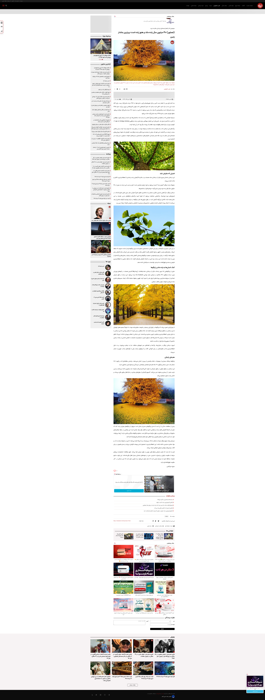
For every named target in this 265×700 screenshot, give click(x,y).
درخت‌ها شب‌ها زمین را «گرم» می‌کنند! (165, 499)
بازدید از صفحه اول (169, 526)
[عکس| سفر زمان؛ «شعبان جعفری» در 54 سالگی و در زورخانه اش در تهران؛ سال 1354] (165, 646)
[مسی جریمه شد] (108, 267)
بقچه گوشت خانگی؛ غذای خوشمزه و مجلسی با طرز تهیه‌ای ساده (100, 93)
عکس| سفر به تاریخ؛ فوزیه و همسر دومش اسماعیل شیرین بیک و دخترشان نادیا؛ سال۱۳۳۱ (101, 115)
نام (174, 621)
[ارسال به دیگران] (126, 89)
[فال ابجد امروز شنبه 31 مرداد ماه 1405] (165, 668)
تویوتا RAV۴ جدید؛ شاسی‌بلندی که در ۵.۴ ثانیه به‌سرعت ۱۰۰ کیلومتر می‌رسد (101, 135)
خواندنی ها (169, 531)
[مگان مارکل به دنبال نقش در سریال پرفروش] (108, 273)
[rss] (92, 695)
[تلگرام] (158, 521)
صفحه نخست (249, 6)
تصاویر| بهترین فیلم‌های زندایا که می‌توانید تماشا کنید (101, 77)
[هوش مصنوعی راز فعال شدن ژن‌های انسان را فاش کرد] (148, 536)
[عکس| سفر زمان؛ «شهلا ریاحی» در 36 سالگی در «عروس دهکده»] (143, 646)
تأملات (243, 6)
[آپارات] (100, 695)
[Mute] (148, 491)
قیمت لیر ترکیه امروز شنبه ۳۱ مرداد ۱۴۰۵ (102, 198)
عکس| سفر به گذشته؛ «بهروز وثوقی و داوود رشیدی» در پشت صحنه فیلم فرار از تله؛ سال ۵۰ (101, 85)
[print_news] (124, 89)
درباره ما (21, 1)
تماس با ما (17, 1)
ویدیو (206, 6)
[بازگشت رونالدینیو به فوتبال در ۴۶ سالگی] (108, 292)
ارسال (162, 629)
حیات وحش (201, 6)
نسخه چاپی (149, 526)
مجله (109, 203)
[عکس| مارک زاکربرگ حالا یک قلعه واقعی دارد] (101, 212)
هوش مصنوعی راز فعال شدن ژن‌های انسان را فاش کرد (139, 535)
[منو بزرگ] (3, 5)
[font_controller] (119, 89)
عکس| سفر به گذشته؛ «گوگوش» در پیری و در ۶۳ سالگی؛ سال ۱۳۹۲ (100, 139)
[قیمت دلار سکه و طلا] (1, 23)
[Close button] (263, 674)
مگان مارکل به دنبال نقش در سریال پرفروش (101, 124)
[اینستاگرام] (105, 695)
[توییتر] (155, 521)
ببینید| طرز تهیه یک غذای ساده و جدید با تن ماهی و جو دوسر (101, 101)
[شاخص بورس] (1, 31)
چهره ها (108, 261)
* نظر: (147, 621)
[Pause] (146, 491)
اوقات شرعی (4, 1)
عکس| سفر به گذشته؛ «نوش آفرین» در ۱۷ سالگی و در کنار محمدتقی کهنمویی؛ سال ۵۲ (101, 167)
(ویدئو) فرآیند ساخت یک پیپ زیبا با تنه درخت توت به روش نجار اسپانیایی (158, 505)
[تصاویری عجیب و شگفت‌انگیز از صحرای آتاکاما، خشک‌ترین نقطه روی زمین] (101, 228)
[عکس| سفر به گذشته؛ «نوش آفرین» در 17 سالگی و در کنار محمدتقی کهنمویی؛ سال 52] (122, 646)
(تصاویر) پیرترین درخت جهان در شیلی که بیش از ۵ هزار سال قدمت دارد (158, 511)
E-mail (173, 625)
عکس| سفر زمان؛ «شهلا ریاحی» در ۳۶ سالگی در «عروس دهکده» (101, 162)
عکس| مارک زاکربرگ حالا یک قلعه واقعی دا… (98, 304)
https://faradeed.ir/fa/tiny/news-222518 (122, 521)
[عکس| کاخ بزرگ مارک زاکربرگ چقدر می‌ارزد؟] (128, 536)
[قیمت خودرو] (1, 27)
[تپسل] (114, 474)
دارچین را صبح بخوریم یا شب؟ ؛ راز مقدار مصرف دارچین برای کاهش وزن (101, 148)
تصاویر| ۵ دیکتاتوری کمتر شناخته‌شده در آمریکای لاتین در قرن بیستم (101, 120)
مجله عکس (231, 6)
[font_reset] (117, 89)
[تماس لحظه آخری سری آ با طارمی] (108, 298)
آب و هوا (9, 1)
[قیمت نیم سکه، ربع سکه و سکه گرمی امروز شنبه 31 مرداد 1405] (143, 668)
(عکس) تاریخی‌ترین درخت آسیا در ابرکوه (164, 502)
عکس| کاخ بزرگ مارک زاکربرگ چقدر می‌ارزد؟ (119, 535)
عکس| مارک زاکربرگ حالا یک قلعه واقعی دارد (101, 220)
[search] (6, 6)
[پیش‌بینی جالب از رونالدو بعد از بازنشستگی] (108, 286)
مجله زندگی (224, 6)
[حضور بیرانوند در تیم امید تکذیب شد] (108, 311)
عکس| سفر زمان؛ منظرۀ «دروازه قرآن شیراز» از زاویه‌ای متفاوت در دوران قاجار (100, 73)
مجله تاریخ (237, 6)
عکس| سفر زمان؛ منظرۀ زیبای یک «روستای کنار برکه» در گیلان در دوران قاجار (101, 97)
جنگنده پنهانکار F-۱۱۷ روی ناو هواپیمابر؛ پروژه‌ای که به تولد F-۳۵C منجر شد (102, 68)
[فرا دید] (260, 5)
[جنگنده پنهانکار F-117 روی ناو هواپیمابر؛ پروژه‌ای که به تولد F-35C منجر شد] (168, 536)
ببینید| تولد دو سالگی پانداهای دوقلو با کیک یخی (101, 110)
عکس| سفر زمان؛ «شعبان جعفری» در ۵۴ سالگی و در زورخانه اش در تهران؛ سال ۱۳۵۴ (101, 158)
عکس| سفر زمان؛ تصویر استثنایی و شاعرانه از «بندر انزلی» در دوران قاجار (101, 194)
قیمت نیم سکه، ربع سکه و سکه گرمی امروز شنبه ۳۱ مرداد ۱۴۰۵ (101, 180)
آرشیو (13, 1)
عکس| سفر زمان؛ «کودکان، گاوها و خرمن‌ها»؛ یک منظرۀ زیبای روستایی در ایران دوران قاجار (100, 128)
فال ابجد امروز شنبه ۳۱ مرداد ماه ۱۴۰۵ (102, 176)
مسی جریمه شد (106, 81)
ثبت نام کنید (255, 691)
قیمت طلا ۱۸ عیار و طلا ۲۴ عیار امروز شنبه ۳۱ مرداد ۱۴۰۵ (101, 184)
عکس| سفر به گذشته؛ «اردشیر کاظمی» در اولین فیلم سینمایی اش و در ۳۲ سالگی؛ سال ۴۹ (101, 172)
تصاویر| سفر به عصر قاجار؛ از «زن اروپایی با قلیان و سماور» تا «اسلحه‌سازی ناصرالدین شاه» (101, 189)
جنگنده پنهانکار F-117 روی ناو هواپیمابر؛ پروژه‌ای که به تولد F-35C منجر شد (159, 537)
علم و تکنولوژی (217, 6)
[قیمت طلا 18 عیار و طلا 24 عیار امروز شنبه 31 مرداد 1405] (122, 668)
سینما (210, 6)
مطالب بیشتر (132, 685)
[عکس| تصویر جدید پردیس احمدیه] (108, 323)
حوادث (187, 6)
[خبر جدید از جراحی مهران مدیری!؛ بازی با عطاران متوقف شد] (108, 280)
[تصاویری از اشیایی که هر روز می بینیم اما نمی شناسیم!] (101, 246)
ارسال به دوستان (158, 526)
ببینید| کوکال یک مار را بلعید (104, 89)
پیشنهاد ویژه (107, 36)
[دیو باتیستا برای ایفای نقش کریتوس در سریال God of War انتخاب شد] (108, 317)
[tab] (102, 59)
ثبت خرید (129, 491)
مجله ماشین (193, 6)
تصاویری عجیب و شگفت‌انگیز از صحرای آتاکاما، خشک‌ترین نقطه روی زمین (102, 237)
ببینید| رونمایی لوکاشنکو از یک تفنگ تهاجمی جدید (101, 143)
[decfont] (115, 89)
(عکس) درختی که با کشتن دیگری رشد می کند (163, 508)
